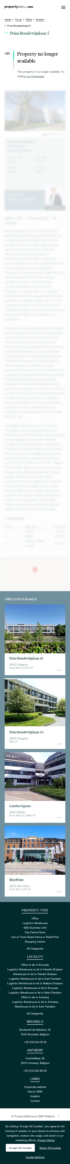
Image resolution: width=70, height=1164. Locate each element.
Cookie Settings (35, 1157)
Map (50, 134)
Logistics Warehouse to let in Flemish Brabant (35, 969)
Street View (58, 134)
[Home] (19, 7)
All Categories (35, 948)
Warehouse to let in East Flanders (35, 1006)
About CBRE (35, 1091)
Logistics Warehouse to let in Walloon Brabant (35, 983)
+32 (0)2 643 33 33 (35, 1042)
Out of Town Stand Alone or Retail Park (35, 937)
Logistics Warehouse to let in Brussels (35, 988)
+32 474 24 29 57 (16, 202)
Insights (35, 1096)
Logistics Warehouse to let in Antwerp (35, 1002)
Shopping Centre (35, 941)
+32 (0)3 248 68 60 (35, 1070)
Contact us (55, 207)
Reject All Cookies (50, 1148)
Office (35, 918)
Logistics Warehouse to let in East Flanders (35, 978)
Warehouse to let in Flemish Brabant (35, 974)
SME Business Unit (35, 927)
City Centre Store (35, 932)
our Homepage (35, 76)
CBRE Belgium (46, 1116)
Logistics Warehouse (35, 923)
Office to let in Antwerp (35, 997)
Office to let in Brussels (35, 965)
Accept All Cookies (20, 1148)
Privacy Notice (46, 1140)
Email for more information (21, 198)
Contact (35, 1101)
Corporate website (35, 1087)
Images (44, 134)
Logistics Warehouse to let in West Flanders (35, 992)
